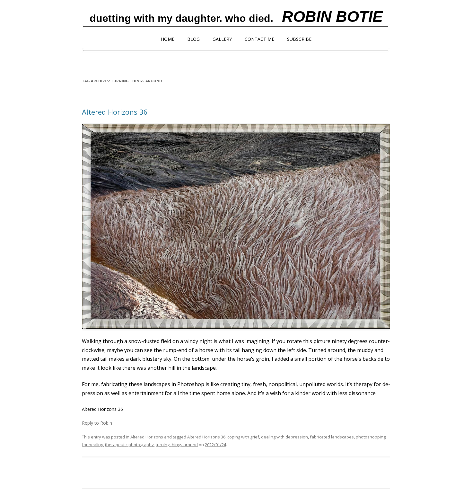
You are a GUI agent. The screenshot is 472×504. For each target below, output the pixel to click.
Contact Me (259, 39)
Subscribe (299, 39)
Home (167, 39)
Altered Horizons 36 (115, 112)
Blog (193, 39)
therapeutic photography (129, 444)
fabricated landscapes (332, 437)
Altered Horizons (146, 437)
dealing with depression (284, 437)
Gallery (222, 39)
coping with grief (243, 437)
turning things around (177, 444)
